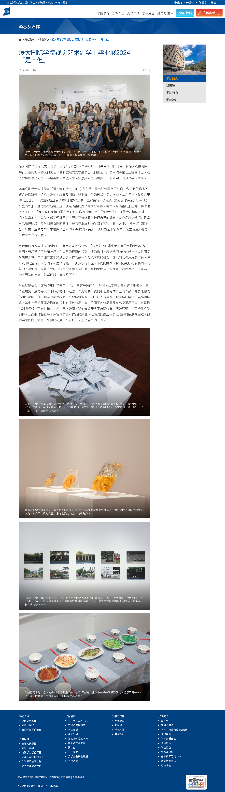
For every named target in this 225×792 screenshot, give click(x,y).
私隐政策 (54, 777)
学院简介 (103, 13)
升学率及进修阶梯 (31, 761)
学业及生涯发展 (76, 743)
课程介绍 (118, 13)
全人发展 (73, 734)
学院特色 (166, 747)
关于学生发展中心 (78, 720)
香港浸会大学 (24, 777)
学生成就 (73, 752)
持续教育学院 (39, 777)
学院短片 (172, 99)
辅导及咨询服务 (76, 725)
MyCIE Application (32, 757)
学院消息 (44, 39)
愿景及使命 (167, 725)
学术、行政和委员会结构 (174, 729)
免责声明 (65, 777)
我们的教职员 (168, 761)
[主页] (20, 39)
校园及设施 (167, 752)
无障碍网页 (78, 777)
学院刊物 (172, 92)
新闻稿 (170, 85)
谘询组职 (166, 734)
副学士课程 (28, 725)
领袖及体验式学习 (78, 738)
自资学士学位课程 (31, 729)
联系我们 (166, 765)
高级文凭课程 (29, 720)
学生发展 (148, 13)
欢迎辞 (165, 720)
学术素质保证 (168, 738)
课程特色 (166, 743)
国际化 (71, 747)
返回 (147, 70)
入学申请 (133, 13)
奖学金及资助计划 (31, 765)
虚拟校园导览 (168, 756)
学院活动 (73, 760)
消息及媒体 (30, 39)
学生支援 (73, 729)
